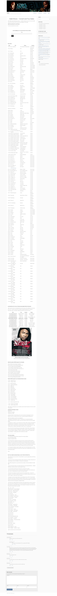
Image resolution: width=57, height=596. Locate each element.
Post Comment (9, 589)
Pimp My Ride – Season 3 (42, 28)
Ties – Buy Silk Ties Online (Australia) (44, 63)
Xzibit (8, 13)
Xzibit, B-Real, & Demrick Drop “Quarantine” (44, 56)
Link (12, 539)
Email (21, 32)
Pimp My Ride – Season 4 (42, 27)
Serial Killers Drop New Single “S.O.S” (44, 58)
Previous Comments (10, 567)
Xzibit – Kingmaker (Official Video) (43, 37)
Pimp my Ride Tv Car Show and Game (44, 23)
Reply (10, 539)
